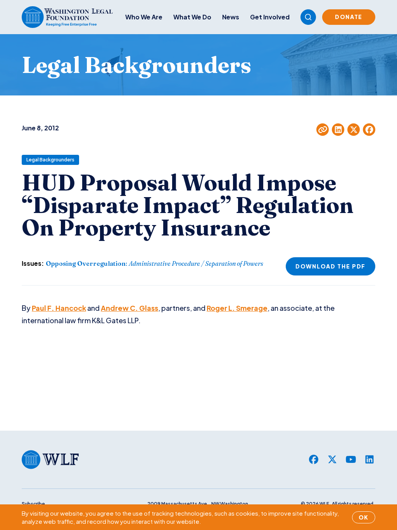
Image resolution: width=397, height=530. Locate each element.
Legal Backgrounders (50, 160)
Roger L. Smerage (237, 307)
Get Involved (270, 17)
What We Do (192, 17)
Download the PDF (330, 266)
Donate (348, 16)
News (230, 17)
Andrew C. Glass (129, 307)
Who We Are (143, 17)
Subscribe (33, 504)
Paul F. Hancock (59, 307)
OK (364, 517)
